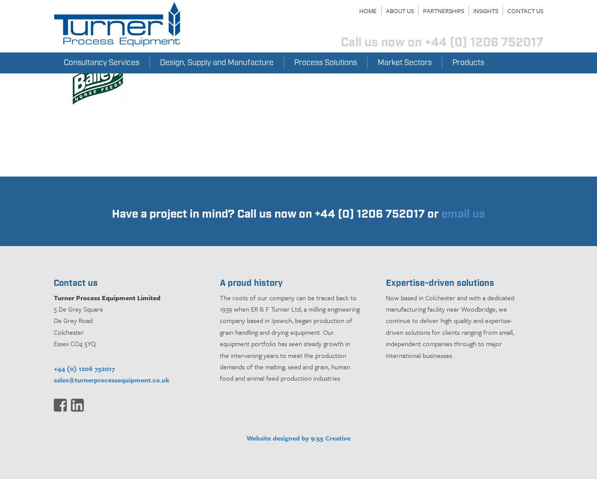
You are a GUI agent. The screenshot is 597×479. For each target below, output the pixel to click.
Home (368, 10)
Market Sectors (405, 63)
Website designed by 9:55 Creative (298, 438)
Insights (485, 10)
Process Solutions (325, 63)
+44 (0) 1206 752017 (84, 368)
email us (463, 214)
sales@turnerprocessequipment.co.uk (112, 380)
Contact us (525, 10)
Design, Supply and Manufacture (217, 63)
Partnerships (443, 10)
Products (468, 63)
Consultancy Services (101, 63)
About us (400, 10)
